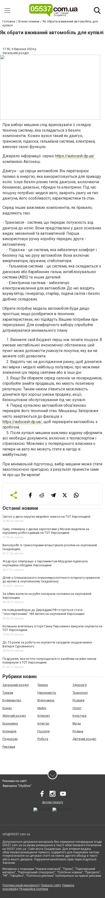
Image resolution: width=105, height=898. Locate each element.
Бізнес (7, 708)
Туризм (7, 693)
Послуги (43, 731)
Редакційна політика (33, 889)
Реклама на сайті (14, 781)
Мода (77, 723)
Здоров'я (80, 685)
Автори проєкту (52, 802)
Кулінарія (9, 731)
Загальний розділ (15, 685)
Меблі (41, 708)
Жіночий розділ (14, 715)
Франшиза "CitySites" (17, 786)
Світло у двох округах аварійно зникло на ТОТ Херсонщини (46, 516)
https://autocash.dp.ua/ (74, 156)
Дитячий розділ (84, 739)
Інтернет (43, 715)
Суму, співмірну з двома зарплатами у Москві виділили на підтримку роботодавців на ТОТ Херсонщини (45, 531)
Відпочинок (45, 700)
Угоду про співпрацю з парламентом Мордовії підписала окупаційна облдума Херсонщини (45, 563)
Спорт (77, 708)
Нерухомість (46, 693)
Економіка (10, 723)
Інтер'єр (43, 723)
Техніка (42, 685)
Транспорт (80, 693)
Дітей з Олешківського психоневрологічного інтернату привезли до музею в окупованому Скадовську (51, 579)
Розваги (78, 700)
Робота (42, 739)
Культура (79, 715)
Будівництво (11, 700)
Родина (78, 731)
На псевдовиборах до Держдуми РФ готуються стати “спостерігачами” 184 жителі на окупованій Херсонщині (43, 612)
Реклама (8, 746)
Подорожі (10, 739)
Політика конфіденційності (21, 885)
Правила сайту (51, 885)
